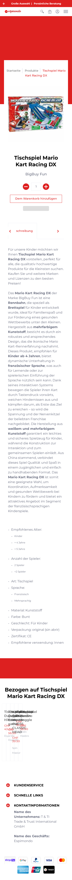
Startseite (14, 70)
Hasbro (24, 735)
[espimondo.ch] (13, 11)
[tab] (22, 231)
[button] (4, 3)
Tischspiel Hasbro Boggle (28, 716)
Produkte (31, 70)
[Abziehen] (26, 186)
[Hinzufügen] (46, 186)
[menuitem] (42, 11)
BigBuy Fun (36, 174)
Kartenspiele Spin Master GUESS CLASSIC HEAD (23, 722)
